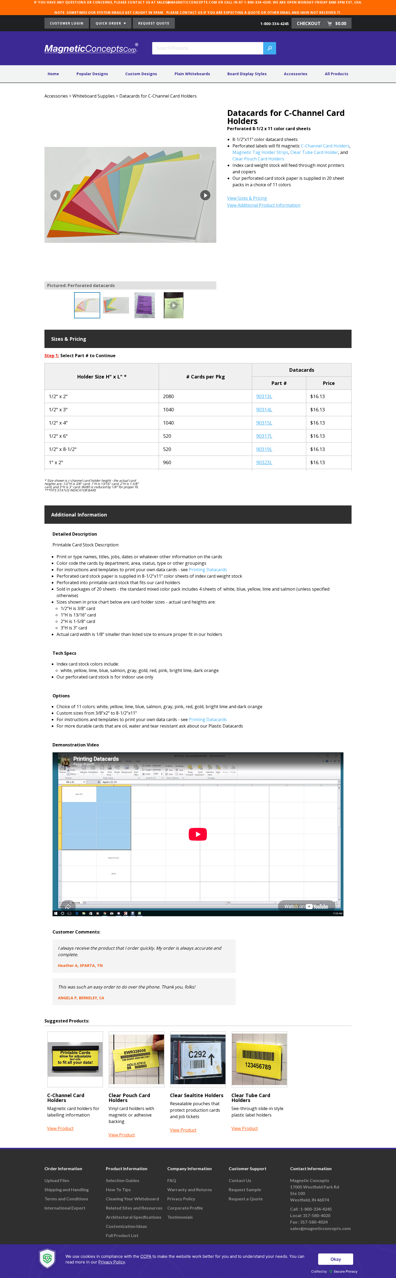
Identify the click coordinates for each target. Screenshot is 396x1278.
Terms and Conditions (66, 1198)
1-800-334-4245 (274, 23)
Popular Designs (92, 73)
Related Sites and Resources (134, 1207)
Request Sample (245, 1189)
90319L (264, 449)
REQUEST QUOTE (153, 23)
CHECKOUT (321, 23)
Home (53, 73)
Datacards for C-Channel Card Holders (158, 96)
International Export (64, 1207)
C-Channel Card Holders (325, 146)
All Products (336, 73)
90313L (264, 396)
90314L (264, 409)
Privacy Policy (181, 1198)
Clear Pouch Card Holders (258, 159)
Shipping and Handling (66, 1189)
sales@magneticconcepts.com (320, 1228)
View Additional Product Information (263, 205)
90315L (264, 422)
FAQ (171, 1180)
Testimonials (180, 1217)
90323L (264, 462)
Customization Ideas (126, 1226)
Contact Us (240, 1180)
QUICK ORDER (109, 23)
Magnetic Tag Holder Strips (260, 152)
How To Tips (118, 1189)
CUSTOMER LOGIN (67, 23)
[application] (198, 1261)
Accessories (295, 73)
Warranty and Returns (189, 1189)
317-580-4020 (316, 1215)
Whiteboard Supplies (93, 96)
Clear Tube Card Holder (314, 152)
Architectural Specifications (133, 1217)
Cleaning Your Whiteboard (132, 1198)
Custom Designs (141, 73)
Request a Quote (246, 1198)
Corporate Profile (185, 1207)
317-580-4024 (314, 1221)
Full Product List (122, 1235)
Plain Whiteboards (192, 73)
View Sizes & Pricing (247, 198)
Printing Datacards (208, 570)
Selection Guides (122, 1180)
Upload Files (56, 1180)
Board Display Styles (247, 73)
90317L (264, 436)
